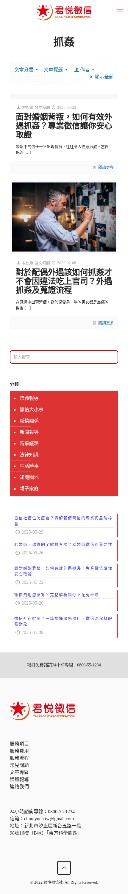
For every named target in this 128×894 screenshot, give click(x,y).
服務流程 (19, 758)
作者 (85, 69)
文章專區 (19, 772)
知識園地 (29, 477)
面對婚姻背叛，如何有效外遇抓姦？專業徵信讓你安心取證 (64, 126)
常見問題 (19, 765)
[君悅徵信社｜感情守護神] (64, 12)
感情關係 (29, 420)
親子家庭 (29, 488)
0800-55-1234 (61, 811)
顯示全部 (104, 76)
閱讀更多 (106, 167)
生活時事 (29, 466)
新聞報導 (29, 432)
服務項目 (19, 743)
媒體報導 (29, 398)
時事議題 (29, 443)
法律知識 (29, 454)
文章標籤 (53, 69)
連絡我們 (19, 786)
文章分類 (23, 69)
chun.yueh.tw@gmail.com (49, 818)
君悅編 (28, 107)
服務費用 (19, 750)
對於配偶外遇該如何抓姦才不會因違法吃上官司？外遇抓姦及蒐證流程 (64, 281)
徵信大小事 (31, 409)
